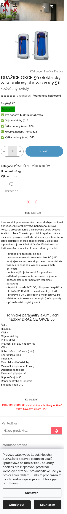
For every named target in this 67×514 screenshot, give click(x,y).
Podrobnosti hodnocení (47, 95)
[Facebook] (36, 202)
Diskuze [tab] (36, 212)
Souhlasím (47, 505)
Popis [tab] (26, 212)
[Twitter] (28, 202)
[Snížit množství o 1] (4, 151)
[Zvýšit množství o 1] (20, 151)
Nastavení (32, 493)
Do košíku (44, 151)
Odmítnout (16, 505)
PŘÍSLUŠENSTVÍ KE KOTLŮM (32, 166)
